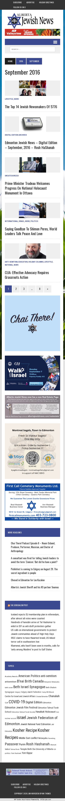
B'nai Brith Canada (30, 681)
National (9, 265)
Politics (34, 221)
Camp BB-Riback (48, 692)
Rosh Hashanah (38, 744)
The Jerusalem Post (19, 605)
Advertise (30, 2)
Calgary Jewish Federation (31, 692)
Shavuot (53, 745)
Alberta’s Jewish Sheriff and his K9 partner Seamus (35, 587)
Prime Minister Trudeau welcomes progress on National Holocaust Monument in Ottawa (27, 187)
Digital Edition (34, 702)
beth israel (9, 687)
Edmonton (47, 702)
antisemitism (10, 681)
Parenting (51, 738)
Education (23, 262)
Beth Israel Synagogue (29, 687)
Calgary (17, 692)
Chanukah (54, 696)
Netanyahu (43, 738)
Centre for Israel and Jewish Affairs (20, 696)
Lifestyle (9, 99)
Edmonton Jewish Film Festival (21, 707)
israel (21, 717)
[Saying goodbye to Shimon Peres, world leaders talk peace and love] (32, 216)
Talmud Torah (15, 749)
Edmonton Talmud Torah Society (23, 712)
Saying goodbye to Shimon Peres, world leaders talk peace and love (31, 231)
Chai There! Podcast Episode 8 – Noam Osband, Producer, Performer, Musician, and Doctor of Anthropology (33, 547)
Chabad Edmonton (42, 697)
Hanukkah (40, 711)
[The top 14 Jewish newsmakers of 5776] (32, 93)
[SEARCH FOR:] (32, 49)
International (11, 221)
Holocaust (50, 711)
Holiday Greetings (46, 2)
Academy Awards (11, 676)
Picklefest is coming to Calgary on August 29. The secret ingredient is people (34, 571)
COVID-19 (17, 701)
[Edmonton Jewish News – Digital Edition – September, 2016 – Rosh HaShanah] (32, 129)
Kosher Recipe (25, 730)
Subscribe (17, 2)
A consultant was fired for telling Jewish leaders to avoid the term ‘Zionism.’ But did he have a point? (35, 560)
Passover (11, 744)
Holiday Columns (36, 262)
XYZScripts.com (45, 800)
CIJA (6, 703)
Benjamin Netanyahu (51, 682)
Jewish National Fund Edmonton (35, 724)
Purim (22, 744)
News (16, 99)
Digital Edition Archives (16, 135)
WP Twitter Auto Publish (22, 800)
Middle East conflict (28, 738)
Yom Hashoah (16, 753)
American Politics (29, 676)
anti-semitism (49, 676)
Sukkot (7, 749)
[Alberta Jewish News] (32, 21)
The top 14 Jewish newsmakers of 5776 (31, 106)
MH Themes (46, 793)
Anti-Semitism (11, 262)
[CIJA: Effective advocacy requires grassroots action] (32, 256)
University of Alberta (44, 749)
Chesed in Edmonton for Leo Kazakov (28, 580)
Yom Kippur (27, 753)
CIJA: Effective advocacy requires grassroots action (27, 275)
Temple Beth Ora (27, 749)
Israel (21, 221)
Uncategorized (12, 176)
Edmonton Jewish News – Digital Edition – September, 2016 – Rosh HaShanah (31, 145)
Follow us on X (19, 7)
